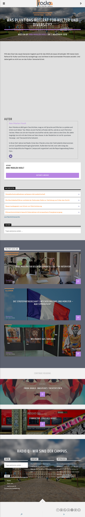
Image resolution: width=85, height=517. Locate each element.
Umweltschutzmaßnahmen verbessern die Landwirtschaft (25, 194)
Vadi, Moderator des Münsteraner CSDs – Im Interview (43, 267)
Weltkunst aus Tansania (43, 339)
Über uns (10, 483)
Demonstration (11, 254)
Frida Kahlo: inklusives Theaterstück (43, 388)
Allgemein (9, 291)
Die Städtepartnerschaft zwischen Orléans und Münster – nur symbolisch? (43, 303)
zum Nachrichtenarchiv (12, 217)
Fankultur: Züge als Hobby (43, 418)
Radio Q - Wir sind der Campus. (42, 451)
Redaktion (9, 280)
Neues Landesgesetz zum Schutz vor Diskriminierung (23, 206)
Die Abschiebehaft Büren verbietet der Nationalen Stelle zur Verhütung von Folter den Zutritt (37, 200)
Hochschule (39, 15)
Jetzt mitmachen (63, 477)
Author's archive (42, 175)
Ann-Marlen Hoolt (38, 34)
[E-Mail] (10, 156)
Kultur (48, 15)
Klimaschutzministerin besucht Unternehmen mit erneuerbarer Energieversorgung (33, 212)
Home (9, 480)
